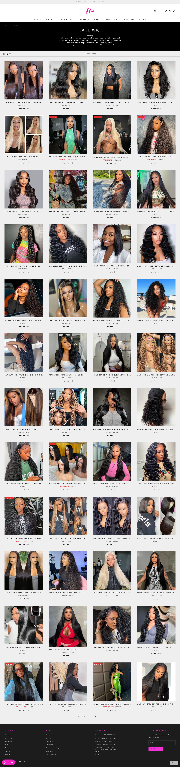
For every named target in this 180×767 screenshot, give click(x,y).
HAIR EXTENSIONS (112, 19)
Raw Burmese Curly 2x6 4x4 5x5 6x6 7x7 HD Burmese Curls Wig (23, 375)
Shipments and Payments (54, 748)
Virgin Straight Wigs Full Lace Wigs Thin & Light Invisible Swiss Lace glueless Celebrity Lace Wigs (23, 592)
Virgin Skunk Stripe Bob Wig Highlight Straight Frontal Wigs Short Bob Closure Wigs (68, 320)
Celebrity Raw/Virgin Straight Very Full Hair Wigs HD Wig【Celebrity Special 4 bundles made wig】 (112, 211)
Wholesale (49, 751)
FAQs (6, 745)
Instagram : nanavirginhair (104, 741)
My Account (50, 735)
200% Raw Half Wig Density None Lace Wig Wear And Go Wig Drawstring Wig (112, 647)
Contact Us (8, 738)
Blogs (6, 748)
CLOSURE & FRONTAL (67, 19)
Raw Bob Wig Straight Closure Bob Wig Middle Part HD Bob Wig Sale (68, 484)
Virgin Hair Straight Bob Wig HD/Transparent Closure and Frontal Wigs (112, 266)
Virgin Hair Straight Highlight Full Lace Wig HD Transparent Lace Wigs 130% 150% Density (68, 538)
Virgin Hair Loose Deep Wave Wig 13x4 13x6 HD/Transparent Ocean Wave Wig (156, 266)
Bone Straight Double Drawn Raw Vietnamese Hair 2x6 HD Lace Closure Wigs (23, 647)
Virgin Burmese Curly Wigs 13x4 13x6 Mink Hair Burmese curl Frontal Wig (23, 484)
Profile (97, 755)
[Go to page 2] (101, 717)
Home (6, 25)
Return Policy (50, 745)
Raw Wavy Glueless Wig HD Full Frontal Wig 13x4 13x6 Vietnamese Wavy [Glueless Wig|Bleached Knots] (112, 484)
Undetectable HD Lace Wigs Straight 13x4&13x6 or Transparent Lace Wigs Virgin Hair (23, 102)
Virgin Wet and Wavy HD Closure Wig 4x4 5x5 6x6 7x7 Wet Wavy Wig (23, 538)
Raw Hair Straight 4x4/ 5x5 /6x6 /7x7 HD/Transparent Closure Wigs (156, 211)
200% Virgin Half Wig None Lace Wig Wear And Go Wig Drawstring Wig (156, 429)
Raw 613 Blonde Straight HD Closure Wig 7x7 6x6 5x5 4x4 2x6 (23, 157)
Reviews (7, 754)
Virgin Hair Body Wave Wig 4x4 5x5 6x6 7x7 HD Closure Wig (68, 102)
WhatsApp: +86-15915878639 (105, 735)
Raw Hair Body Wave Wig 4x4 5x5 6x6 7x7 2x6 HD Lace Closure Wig (112, 429)
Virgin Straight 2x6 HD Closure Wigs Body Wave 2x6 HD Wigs (112, 375)
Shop (11, 25)
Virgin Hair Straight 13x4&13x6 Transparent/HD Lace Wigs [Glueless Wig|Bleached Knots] (68, 704)
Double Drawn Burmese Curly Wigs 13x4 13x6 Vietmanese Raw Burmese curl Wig (23, 320)
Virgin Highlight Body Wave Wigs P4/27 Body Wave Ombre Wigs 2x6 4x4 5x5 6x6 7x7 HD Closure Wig (68, 429)
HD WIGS (37, 19)
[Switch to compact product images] (10, 53)
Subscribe (155, 749)
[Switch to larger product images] (3, 53)
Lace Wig (16, 25)
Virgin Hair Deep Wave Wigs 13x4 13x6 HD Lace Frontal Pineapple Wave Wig (68, 592)
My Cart (48, 738)
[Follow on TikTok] (25, 762)
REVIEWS (142, 19)
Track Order (49, 741)
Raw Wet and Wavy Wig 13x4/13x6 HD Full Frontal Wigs (68, 211)
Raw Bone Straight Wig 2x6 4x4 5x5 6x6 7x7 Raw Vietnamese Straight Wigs (156, 593)
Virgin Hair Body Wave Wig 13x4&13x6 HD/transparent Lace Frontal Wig (156, 102)
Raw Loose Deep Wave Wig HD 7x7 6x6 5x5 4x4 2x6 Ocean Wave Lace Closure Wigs (68, 266)
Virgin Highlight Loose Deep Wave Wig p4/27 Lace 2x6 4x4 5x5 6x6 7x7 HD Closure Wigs (156, 375)
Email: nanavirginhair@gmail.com (107, 738)
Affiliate (7, 751)
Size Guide (8, 741)
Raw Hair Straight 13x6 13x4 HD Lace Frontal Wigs (112, 102)
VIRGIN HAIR (84, 19)
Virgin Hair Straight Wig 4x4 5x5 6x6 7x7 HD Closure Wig (68, 157)
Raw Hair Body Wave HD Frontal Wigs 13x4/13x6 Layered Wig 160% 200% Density (23, 211)
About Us (7, 735)
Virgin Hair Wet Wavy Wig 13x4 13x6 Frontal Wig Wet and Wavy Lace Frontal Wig (23, 266)
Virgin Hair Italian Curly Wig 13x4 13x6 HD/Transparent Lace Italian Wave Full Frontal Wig (156, 157)
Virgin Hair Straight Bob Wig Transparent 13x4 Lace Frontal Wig (156, 538)
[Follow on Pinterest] (15, 762)
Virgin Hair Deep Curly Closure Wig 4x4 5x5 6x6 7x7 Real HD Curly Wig (112, 320)
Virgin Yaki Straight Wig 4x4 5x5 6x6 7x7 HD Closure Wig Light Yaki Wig (156, 704)
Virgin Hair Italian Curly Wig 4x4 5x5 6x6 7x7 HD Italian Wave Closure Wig (112, 704)
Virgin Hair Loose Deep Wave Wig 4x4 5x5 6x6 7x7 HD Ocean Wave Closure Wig (156, 484)
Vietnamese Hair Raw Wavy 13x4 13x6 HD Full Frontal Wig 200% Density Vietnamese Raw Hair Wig (68, 375)
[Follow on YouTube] (20, 762)
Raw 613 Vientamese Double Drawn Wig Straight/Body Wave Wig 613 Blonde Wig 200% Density (112, 593)
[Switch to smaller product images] (7, 53)
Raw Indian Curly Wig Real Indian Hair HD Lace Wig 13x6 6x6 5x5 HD (156, 320)
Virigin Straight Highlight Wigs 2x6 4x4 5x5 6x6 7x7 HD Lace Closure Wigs (23, 429)
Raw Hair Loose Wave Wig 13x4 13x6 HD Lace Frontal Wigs (112, 538)
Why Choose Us (51, 754)
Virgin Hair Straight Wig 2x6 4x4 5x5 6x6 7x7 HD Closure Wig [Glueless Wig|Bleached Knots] (23, 704)
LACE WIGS (49, 19)
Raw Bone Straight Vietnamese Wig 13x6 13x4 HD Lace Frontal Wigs (68, 649)
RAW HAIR (97, 19)
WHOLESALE (129, 19)
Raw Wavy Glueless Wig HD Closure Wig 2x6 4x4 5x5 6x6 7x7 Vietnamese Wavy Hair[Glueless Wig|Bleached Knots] (156, 647)
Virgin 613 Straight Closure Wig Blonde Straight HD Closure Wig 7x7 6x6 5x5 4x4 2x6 (112, 157)
